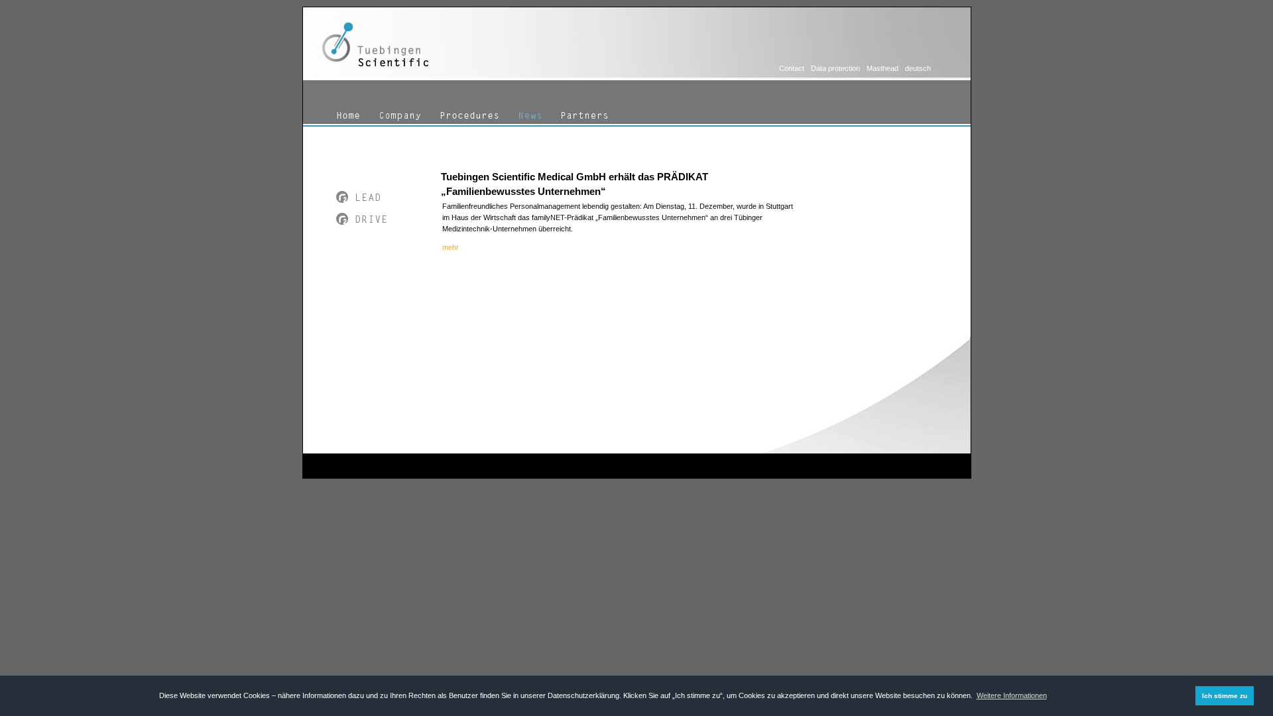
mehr (450, 247)
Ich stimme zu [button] (1224, 695)
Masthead (882, 68)
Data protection (835, 68)
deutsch (918, 68)
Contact (791, 68)
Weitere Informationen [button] (1012, 695)
